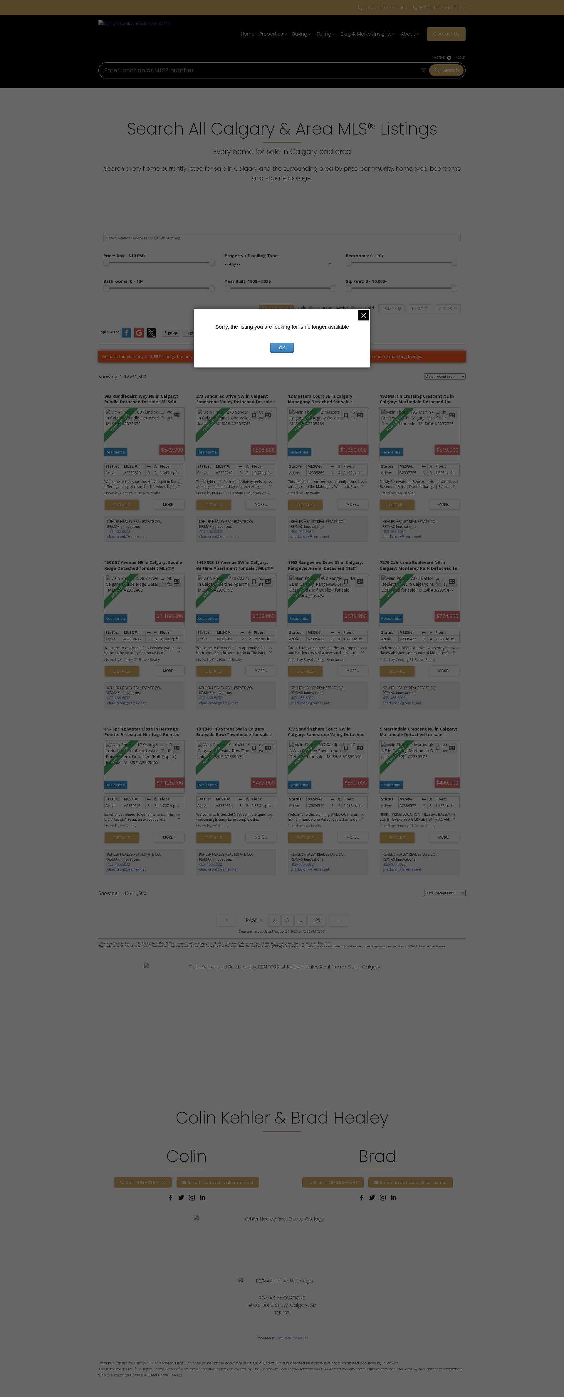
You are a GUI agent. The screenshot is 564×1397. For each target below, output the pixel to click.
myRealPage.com (293, 1338)
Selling (324, 34)
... (300, 920)
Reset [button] (417, 308)
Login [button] (190, 332)
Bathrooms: (123, 281)
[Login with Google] (139, 336)
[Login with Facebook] (126, 336)
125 (316, 920)
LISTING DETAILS (122, 505)
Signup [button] (170, 332)
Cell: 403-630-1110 (146, 1182)
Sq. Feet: (366, 281)
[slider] (106, 263)
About (408, 34)
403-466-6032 (118, 531)
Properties (271, 34)
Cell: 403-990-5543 (336, 1182)
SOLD (461, 58)
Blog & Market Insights (366, 34)
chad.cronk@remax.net (126, 536)
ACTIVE (439, 58)
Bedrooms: (365, 255)
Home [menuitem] (248, 34)
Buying (299, 34)
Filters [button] (445, 308)
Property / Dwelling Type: (252, 255)
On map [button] (389, 308)
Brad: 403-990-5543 (443, 8)
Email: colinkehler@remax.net (221, 1182)
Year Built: (248, 281)
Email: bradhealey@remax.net (413, 1182)
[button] (382, 8)
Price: (124, 255)
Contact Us (446, 34)
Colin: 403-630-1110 (386, 8)
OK (282, 347)
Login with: (108, 332)
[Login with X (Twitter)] (151, 336)
